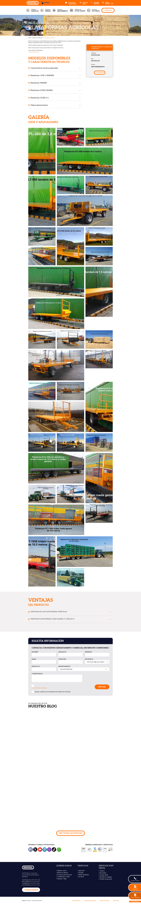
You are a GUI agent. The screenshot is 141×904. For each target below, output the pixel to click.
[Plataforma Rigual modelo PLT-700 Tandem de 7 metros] (42, 256)
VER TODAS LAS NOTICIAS (70, 833)
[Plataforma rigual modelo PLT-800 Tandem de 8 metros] (42, 339)
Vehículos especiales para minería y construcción (50, 769)
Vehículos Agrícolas (37, 37)
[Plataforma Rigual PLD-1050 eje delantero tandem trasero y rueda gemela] (56, 468)
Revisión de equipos (106, 877)
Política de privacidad (90, 900)
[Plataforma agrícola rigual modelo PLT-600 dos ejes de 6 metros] (70, 185)
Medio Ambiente (84, 875)
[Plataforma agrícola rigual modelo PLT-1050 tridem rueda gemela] (42, 561)
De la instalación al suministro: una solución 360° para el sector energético (62, 808)
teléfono (62, 659)
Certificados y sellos (63, 877)
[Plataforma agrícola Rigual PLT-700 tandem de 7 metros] (56, 282)
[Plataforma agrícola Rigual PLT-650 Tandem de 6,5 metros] (99, 236)
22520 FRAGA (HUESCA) (30, 875)
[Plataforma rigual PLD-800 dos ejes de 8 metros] (56, 365)
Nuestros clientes (62, 872)
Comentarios (37, 674)
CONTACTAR (108, 10)
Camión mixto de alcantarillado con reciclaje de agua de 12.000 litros (59, 729)
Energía (81, 872)
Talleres (102, 871)
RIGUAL (29, 37)
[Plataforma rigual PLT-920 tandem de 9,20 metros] (56, 416)
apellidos (62, 652)
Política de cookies (104, 900)
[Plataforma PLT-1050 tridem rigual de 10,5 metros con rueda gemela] (70, 494)
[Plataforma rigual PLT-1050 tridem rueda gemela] (99, 513)
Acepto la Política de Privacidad (39, 688)
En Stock (81, 877)
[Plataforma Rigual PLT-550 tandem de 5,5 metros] (42, 201)
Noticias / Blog (61, 879)
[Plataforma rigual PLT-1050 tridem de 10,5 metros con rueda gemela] (99, 478)
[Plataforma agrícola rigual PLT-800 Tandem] (99, 339)
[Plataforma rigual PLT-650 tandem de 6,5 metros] (70, 246)
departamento (64, 666)
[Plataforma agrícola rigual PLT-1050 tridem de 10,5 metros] (99, 442)
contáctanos (31, 890)
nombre (35, 652)
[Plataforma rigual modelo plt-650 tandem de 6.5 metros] (42, 236)
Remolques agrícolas (34, 52)
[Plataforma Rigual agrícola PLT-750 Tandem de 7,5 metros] (99, 292)
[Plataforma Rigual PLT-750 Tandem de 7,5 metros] (56, 313)
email (34, 659)
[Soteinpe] (44, 2)
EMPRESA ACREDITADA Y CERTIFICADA (99, 845)
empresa (88, 652)
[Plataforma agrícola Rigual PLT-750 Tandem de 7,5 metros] (99, 256)
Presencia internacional (64, 875)
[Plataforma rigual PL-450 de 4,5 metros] (70, 137)
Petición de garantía (106, 879)
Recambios (103, 873)
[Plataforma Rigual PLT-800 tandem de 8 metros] (70, 339)
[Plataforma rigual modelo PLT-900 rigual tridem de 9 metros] (70, 391)
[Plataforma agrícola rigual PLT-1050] (85, 551)
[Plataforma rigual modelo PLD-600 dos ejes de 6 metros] (85, 210)
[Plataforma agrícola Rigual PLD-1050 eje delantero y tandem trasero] (70, 442)
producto (36, 666)
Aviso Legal (116, 900)
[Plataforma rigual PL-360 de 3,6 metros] (42, 151)
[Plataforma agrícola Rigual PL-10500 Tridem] (70, 577)
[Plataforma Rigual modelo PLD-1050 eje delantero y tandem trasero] (42, 442)
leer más (35, 741)
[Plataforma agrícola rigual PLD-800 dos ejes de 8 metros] (99, 359)
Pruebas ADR (104, 875)
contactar (99, 72)
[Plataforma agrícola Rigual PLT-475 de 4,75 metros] (99, 137)
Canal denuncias (76, 900)
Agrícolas (81, 870)
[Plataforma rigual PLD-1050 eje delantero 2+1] (99, 407)
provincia (89, 659)
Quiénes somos (61, 870)
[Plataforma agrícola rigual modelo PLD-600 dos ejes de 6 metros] (99, 185)
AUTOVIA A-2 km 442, (29, 873)
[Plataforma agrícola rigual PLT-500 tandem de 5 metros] (85, 160)
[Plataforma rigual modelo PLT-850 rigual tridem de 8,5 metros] (42, 391)
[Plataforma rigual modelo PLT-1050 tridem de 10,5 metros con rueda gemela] (56, 519)
